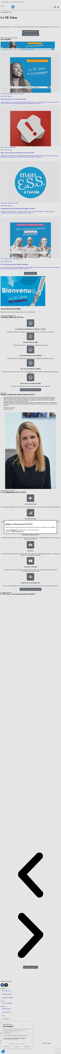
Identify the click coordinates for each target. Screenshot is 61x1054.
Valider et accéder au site (17, 531)
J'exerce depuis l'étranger (33, 530)
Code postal (8, 530)
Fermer (7, 531)
